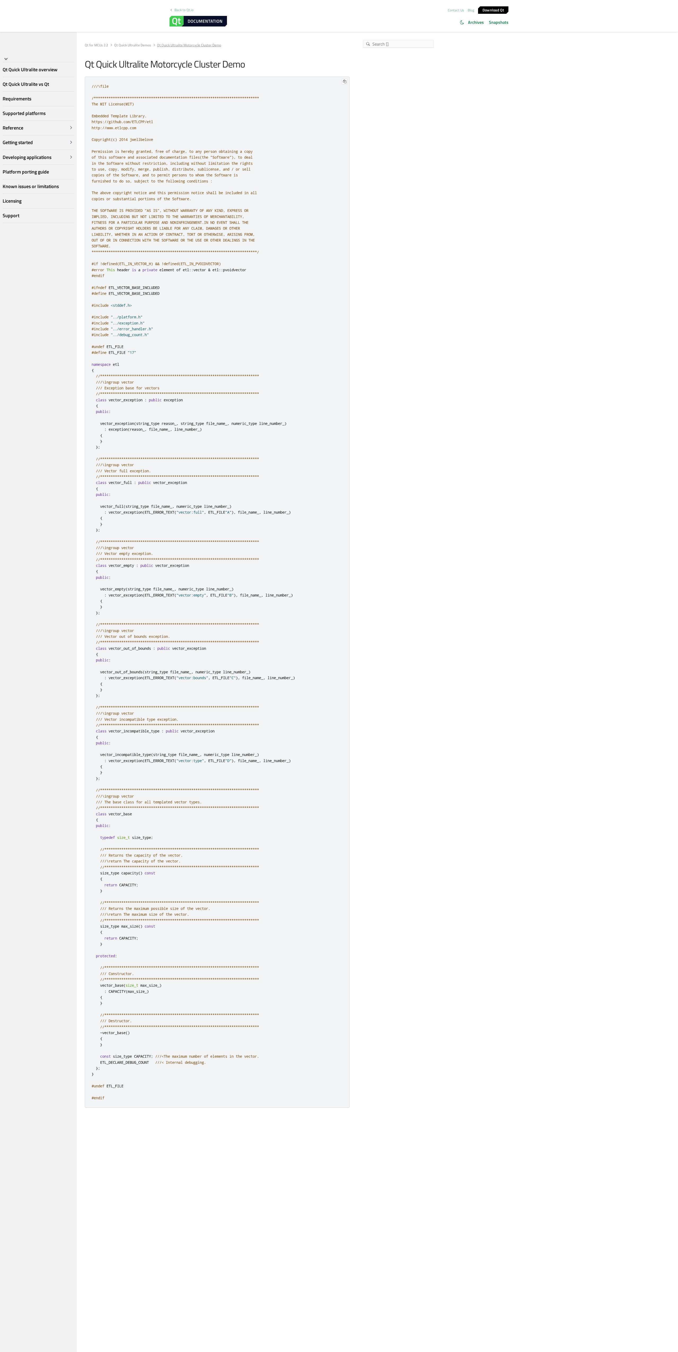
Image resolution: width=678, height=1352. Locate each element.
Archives (476, 22)
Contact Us (456, 10)
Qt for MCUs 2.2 (96, 45)
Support (11, 215)
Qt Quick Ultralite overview (30, 69)
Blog (471, 10)
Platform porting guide (26, 171)
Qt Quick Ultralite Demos (132, 45)
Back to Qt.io (184, 10)
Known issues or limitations (31, 186)
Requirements (17, 98)
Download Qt (493, 9)
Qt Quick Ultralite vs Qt (26, 84)
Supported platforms (24, 113)
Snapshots (498, 22)
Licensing (12, 200)
